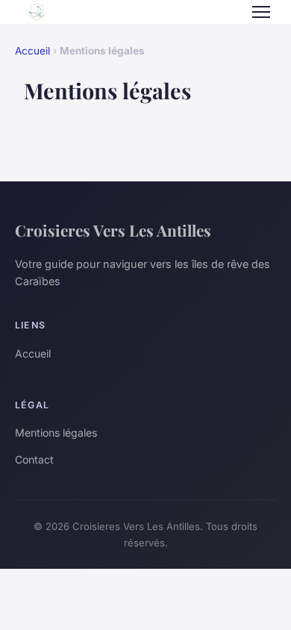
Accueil (32, 51)
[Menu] (261, 12)
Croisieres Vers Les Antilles (113, 229)
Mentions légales (56, 432)
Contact (34, 459)
